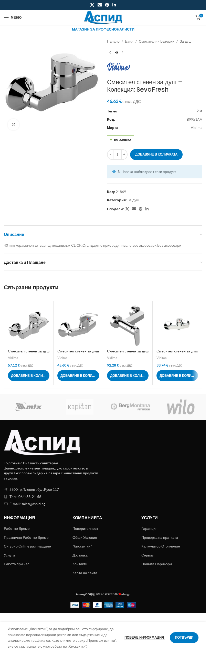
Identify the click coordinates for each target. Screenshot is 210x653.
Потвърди (184, 637)
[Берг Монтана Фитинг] (130, 407)
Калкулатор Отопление (160, 546)
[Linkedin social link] (114, 5)
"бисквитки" (82, 546)
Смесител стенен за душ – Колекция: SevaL (128, 354)
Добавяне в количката (156, 154)
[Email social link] (99, 5)
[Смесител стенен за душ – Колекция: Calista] (28, 325)
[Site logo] (103, 17)
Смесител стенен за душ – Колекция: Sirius (177, 354)
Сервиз (147, 555)
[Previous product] (110, 52)
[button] (28, 375)
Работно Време (17, 528)
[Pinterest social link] (107, 5)
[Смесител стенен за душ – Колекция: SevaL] (128, 325)
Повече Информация (144, 637)
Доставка (80, 555)
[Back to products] (116, 52)
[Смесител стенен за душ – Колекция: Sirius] (177, 325)
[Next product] (122, 52)
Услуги (9, 555)
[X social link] (92, 5)
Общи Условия (84, 537)
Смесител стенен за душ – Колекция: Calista (28, 354)
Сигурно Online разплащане (27, 546)
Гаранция (149, 528)
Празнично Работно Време (26, 537)
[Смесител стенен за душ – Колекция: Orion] (78, 325)
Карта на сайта (84, 573)
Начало (113, 41)
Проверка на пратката (159, 537)
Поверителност (85, 528)
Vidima (13, 358)
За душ (185, 41)
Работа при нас (16, 564)
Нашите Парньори (156, 564)
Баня (129, 41)
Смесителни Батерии (156, 41)
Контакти (79, 564)
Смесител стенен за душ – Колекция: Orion (78, 354)
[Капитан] (80, 407)
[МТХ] (29, 407)
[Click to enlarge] (13, 124)
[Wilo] (181, 407)
